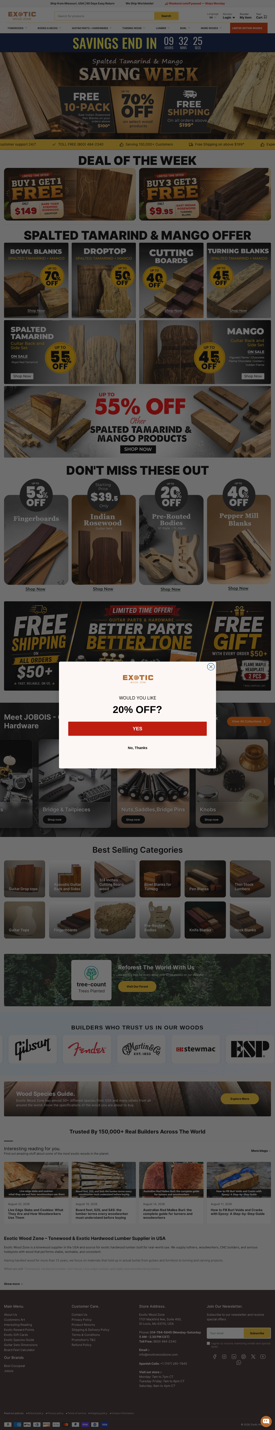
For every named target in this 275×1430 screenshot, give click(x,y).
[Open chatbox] (266, 1421)
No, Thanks (137, 748)
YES (137, 728)
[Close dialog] (210, 666)
